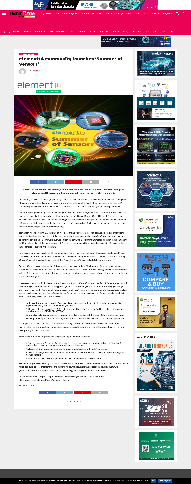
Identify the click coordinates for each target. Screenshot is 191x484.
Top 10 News (47, 13)
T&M (99, 13)
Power (129, 13)
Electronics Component (67, 13)
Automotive (88, 13)
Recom (92, 31)
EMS (138, 13)
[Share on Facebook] (47, 392)
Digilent (82, 31)
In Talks (137, 31)
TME (51, 31)
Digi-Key (6, 31)
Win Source (62, 31)
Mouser (16, 31)
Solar (145, 13)
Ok (153, 481)
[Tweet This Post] (64, 392)
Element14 (40, 31)
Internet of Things (114, 13)
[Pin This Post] (82, 392)
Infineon (115, 31)
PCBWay (103, 31)
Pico (73, 31)
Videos (163, 31)
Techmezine (36, 70)
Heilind (27, 31)
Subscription (150, 31)
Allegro (126, 31)
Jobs (172, 31)
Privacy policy (165, 481)
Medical (156, 13)
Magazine (168, 13)
